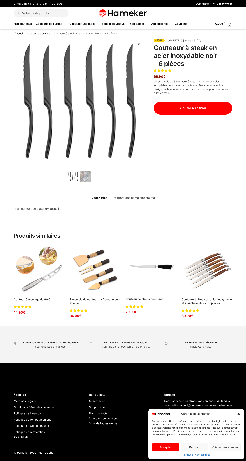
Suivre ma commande (103, 418)
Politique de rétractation (29, 432)
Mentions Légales (25, 401)
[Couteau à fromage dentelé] (39, 269)
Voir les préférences (225, 447)
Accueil (19, 33)
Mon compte (97, 401)
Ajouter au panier (192, 108)
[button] (239, 414)
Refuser (194, 447)
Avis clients (21, 437)
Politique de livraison (27, 413)
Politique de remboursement (32, 419)
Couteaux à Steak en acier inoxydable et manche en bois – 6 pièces (207, 301)
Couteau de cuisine (38, 33)
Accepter (165, 447)
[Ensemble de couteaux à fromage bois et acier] (95, 269)
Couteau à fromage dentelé (32, 299)
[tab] (99, 197)
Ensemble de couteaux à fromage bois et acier (95, 301)
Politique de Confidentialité (196, 454)
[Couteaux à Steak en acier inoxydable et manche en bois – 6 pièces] (207, 269)
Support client (98, 407)
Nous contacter (99, 413)
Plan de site (46, 452)
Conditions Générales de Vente (34, 407)
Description (99, 198)
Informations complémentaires (134, 198)
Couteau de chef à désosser (144, 299)
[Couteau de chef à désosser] (151, 269)
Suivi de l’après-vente (103, 423)
